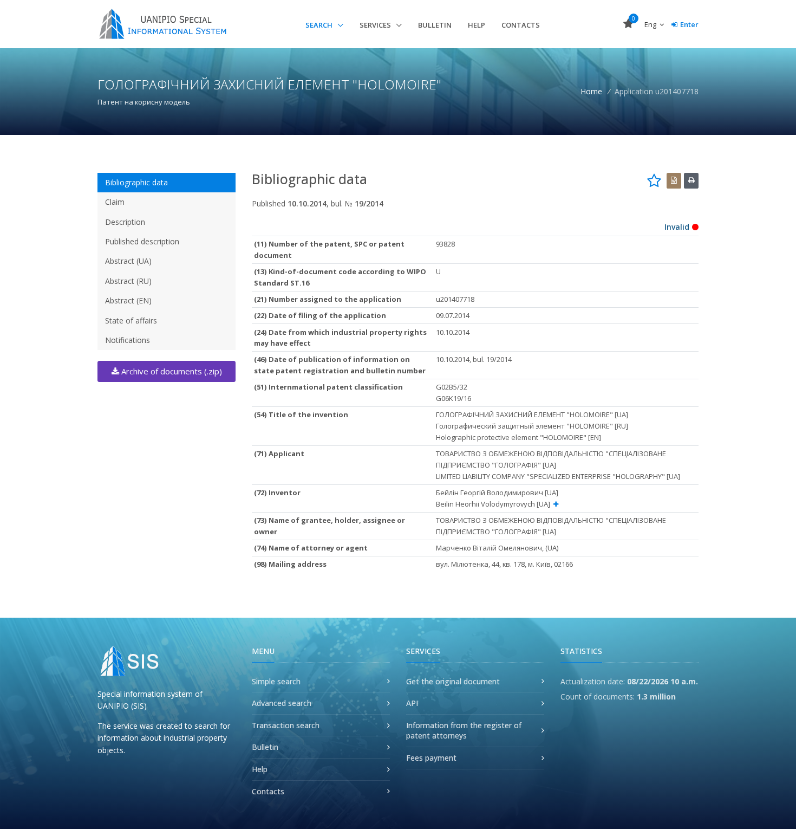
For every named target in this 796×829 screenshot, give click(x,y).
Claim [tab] (115, 202)
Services (376, 25)
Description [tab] (125, 222)
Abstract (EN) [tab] (128, 300)
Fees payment (431, 758)
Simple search (276, 681)
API (412, 703)
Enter (689, 24)
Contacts (520, 25)
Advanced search (281, 703)
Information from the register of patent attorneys (463, 730)
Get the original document (453, 681)
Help (476, 25)
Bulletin (435, 25)
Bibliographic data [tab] (136, 182)
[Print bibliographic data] (691, 181)
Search (319, 25)
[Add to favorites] (654, 180)
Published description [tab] (142, 241)
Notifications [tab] (127, 340)
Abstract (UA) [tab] (128, 261)
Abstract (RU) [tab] (128, 281)
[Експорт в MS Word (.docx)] (674, 181)
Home (591, 91)
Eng (651, 24)
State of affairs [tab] (131, 320)
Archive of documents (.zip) (170, 371)
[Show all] (555, 504)
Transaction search (285, 725)
